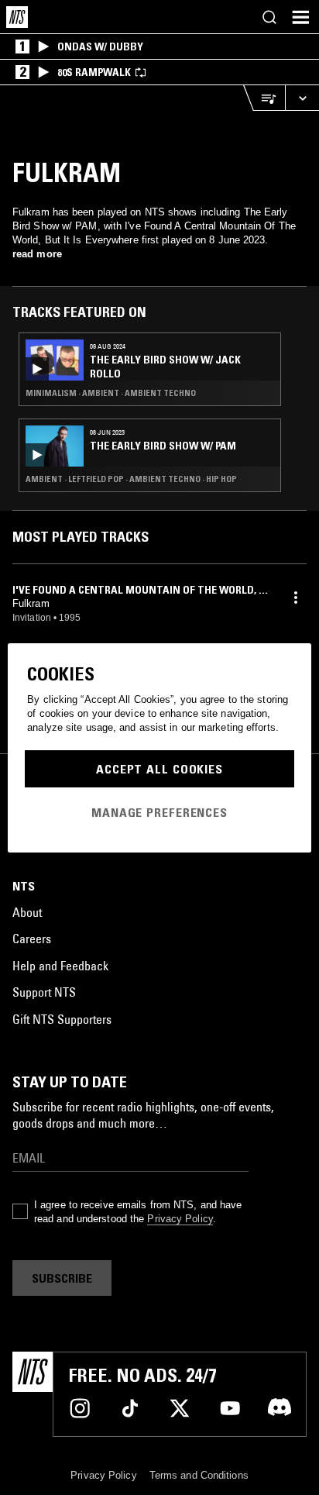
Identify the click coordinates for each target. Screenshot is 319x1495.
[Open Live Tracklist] (264, 98)
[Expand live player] (302, 98)
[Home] (17, 17)
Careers (31, 938)
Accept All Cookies (159, 769)
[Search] (269, 17)
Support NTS (44, 992)
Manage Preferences (159, 812)
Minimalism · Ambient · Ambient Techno (111, 393)
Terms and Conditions (199, 1475)
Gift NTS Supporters (61, 1019)
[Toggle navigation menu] (300, 17)
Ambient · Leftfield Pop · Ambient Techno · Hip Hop (131, 479)
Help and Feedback (60, 965)
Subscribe (62, 1278)
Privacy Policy (179, 1219)
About (27, 912)
